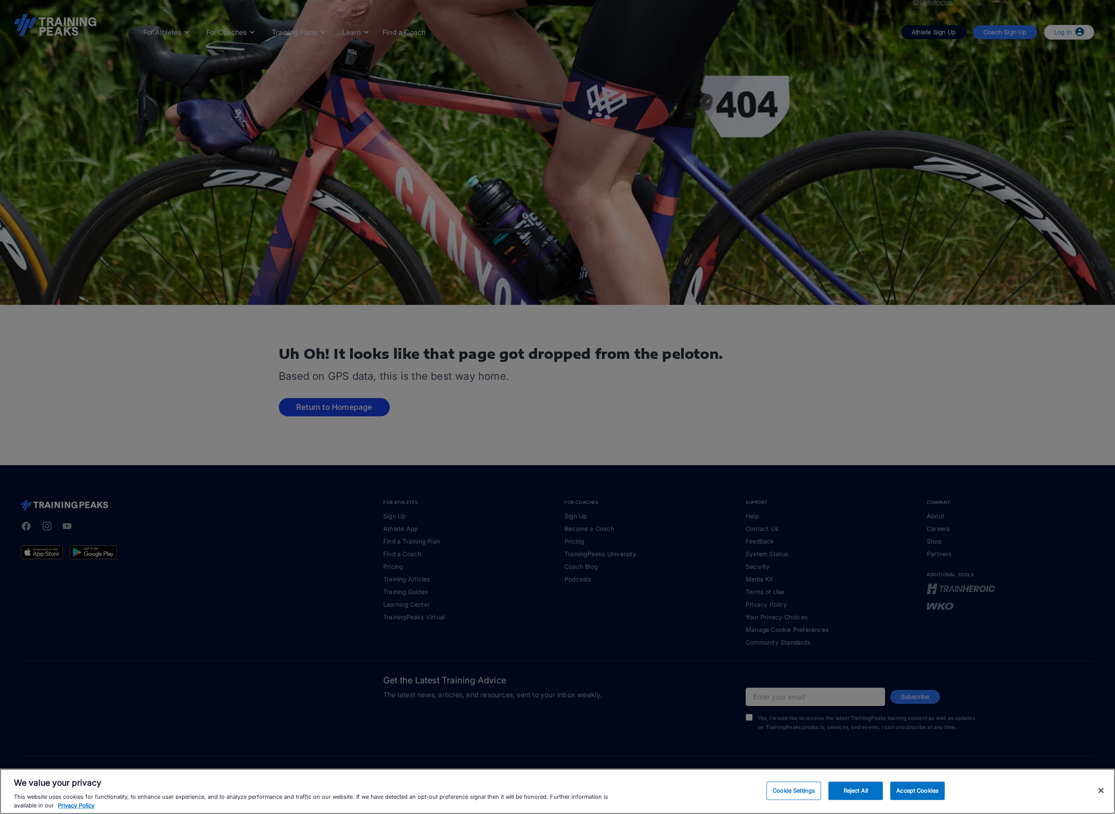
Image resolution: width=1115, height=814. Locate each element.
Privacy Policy (76, 804)
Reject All (856, 790)
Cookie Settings (794, 790)
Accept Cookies (917, 790)
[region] (557, 791)
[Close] (1101, 790)
